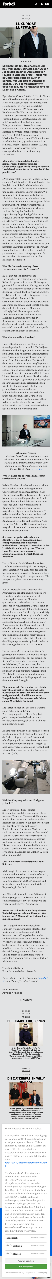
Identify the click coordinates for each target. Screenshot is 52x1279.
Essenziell (12, 1237)
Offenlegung (42, 1272)
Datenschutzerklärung (14, 1272)
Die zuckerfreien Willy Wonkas (26, 1080)
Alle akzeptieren (26, 1267)
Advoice (26, 15)
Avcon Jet (37, 469)
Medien (17, 1253)
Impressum (30, 1272)
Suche (36, 4)
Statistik (17, 1245)
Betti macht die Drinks (26, 1021)
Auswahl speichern (26, 1261)
